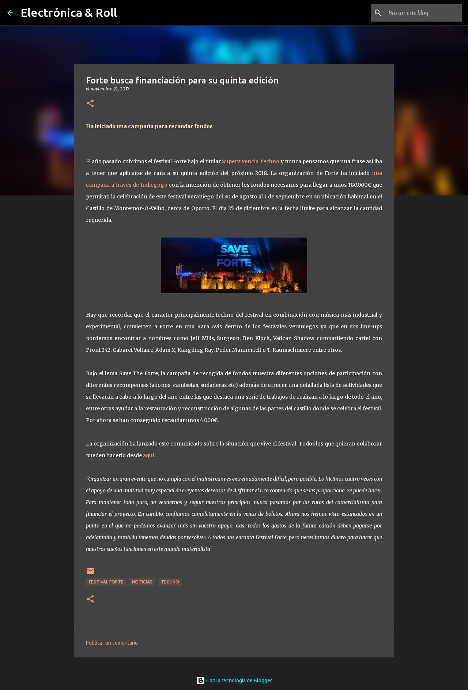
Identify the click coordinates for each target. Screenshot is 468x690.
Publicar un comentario (112, 643)
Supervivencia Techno (250, 161)
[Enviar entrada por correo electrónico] (90, 573)
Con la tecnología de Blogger (238, 680)
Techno (170, 581)
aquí (148, 455)
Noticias (142, 581)
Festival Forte (106, 581)
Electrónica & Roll (68, 12)
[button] (90, 104)
